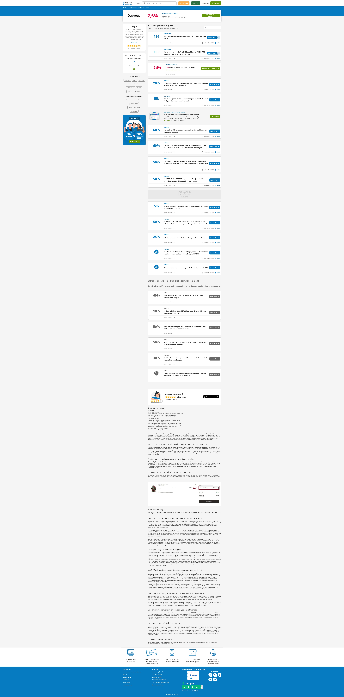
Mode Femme (134, 103)
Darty (134, 80)
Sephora (141, 80)
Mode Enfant (134, 111)
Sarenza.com (130, 87)
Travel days (184, 3)
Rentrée (195, 3)
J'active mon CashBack (210, 15)
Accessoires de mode (134, 107)
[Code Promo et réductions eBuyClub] (127, 3)
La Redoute (137, 84)
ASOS (129, 84)
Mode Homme (139, 100)
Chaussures (129, 100)
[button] (213, 37)
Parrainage (126, 680)
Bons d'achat (126, 682)
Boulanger (138, 91)
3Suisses (139, 87)
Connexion (205, 3)
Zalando (130, 91)
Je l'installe (215, 116)
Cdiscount (127, 80)
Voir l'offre (213, 84)
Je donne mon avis (210, 397)
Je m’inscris (215, 3)
